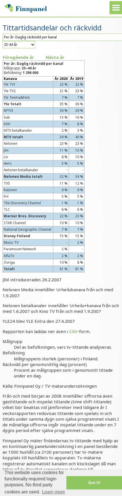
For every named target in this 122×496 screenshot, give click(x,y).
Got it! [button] (94, 482)
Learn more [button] (53, 491)
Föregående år (18, 57)
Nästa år (55, 57)
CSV (73, 331)
